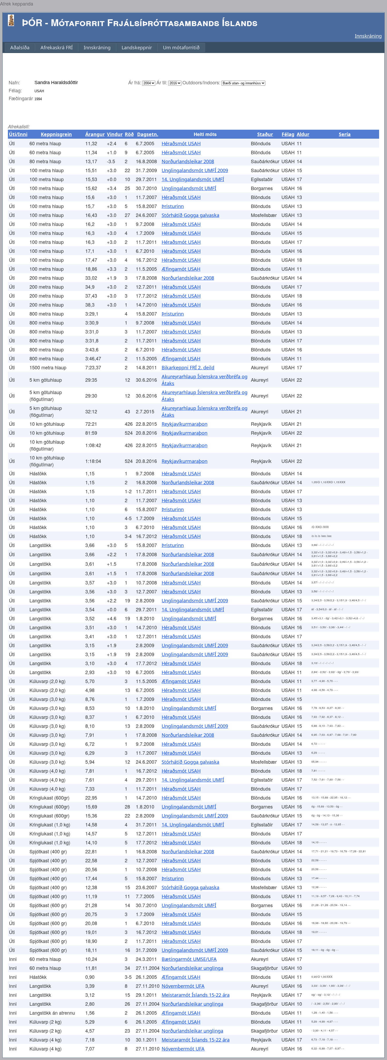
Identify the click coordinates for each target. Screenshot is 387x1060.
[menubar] (105, 47)
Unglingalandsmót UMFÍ (189, 188)
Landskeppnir (137, 47)
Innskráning (368, 36)
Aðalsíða (19, 47)
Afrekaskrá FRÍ (57, 47)
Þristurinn (173, 206)
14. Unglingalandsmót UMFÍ (193, 179)
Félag (288, 134)
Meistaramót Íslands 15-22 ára (196, 995)
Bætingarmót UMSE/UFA (189, 959)
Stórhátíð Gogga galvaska (190, 215)
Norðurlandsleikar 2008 (188, 161)
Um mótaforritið (181, 47)
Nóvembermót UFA (183, 986)
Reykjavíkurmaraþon (184, 424)
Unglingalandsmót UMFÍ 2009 (195, 170)
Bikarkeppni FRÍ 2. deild (188, 367)
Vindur (115, 134)
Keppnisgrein (56, 134)
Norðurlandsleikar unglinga (192, 968)
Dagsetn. (147, 134)
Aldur (303, 134)
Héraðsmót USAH (181, 143)
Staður (265, 134)
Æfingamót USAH (181, 269)
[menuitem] (20, 47)
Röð (129, 134)
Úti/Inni (18, 134)
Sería (345, 134)
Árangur (95, 134)
